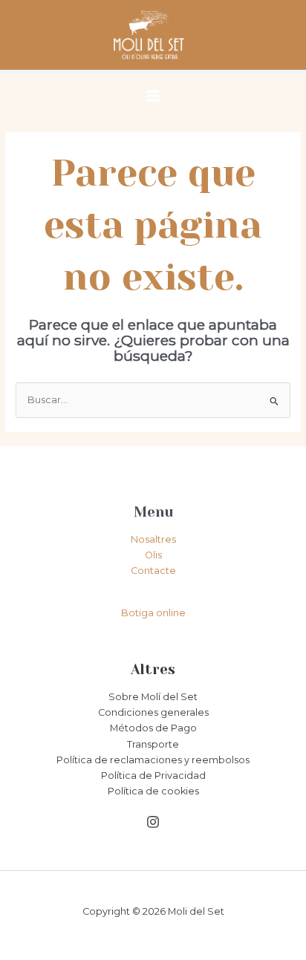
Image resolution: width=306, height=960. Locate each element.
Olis (153, 555)
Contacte (153, 570)
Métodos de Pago (153, 728)
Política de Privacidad (153, 775)
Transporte (153, 744)
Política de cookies (153, 791)
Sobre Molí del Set (153, 696)
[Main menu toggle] (153, 96)
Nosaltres (153, 539)
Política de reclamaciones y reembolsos (153, 759)
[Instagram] (153, 822)
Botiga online (153, 612)
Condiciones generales (153, 712)
